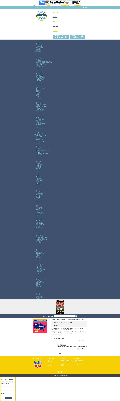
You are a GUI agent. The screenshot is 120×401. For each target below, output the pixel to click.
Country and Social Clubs (40, 96)
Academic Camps (39, 41)
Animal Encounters (39, 89)
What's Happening (37, 287)
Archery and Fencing (39, 252)
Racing (37, 272)
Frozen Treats (38, 243)
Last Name (2, 393)
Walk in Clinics (38, 158)
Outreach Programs (39, 218)
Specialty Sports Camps (39, 48)
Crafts (37, 205)
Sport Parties (38, 195)
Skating (37, 121)
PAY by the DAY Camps (39, 45)
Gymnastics (38, 262)
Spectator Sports (38, 122)
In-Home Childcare (39, 57)
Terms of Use (50, 361)
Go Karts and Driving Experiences (41, 104)
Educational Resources (39, 54)
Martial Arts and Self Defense (40, 269)
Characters (38, 168)
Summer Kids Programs (39, 227)
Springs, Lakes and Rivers (40, 124)
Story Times (38, 226)
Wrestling (37, 285)
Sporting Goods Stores (39, 247)
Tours (37, 130)
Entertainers (38, 173)
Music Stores (38, 245)
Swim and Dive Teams (39, 280)
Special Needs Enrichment (40, 224)
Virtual (37, 229)
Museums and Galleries (39, 114)
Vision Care (38, 157)
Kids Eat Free (38, 244)
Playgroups (38, 81)
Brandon (48, 5)
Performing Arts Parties (39, 188)
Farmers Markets (38, 242)
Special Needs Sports (39, 277)
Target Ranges (38, 127)
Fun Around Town (37, 86)
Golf (37, 261)
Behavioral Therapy (39, 136)
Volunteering (38, 230)
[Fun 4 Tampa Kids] (41, 15)
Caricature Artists (38, 165)
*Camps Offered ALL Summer (40, 40)
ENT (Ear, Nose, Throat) (40, 143)
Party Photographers (39, 186)
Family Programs (38, 210)
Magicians (37, 181)
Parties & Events (36, 159)
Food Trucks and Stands (40, 176)
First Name (2, 389)
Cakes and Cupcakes (39, 164)
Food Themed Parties (39, 175)
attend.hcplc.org (59, 337)
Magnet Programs (39, 59)
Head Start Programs (39, 55)
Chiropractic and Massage (40, 141)
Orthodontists (38, 151)
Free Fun (37, 101)
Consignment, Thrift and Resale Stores (42, 237)
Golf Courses (38, 105)
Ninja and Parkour (39, 270)
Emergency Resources (39, 73)
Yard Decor (38, 197)
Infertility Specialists (39, 147)
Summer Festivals (39, 296)
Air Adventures (38, 87)
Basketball (37, 254)
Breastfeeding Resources (40, 139)
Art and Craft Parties (39, 161)
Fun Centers (38, 102)
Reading (37, 65)
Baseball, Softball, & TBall (40, 253)
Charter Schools (38, 53)
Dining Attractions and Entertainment (41, 239)
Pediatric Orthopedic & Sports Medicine (42, 153)
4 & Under (37, 199)
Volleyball (37, 283)
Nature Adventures (39, 115)
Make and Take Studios (39, 112)
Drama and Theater (39, 207)
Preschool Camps (39, 46)
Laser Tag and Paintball (39, 110)
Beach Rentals (38, 232)
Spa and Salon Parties (39, 193)
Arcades (37, 90)
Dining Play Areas (39, 240)
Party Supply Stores (39, 187)
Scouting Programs (39, 222)
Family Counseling (39, 144)
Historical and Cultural (39, 212)
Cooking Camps (38, 42)
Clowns (37, 169)
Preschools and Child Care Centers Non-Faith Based (44, 62)
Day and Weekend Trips (39, 97)
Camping (37, 95)
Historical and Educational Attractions (41, 106)
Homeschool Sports (39, 265)
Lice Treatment (38, 148)
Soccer (37, 276)
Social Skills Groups (39, 82)
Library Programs (61, 338)
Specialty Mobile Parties (39, 194)
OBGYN (37, 149)
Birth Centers (38, 137)
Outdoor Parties (38, 184)
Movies (37, 113)
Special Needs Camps (39, 47)
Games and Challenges (39, 103)
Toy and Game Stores (39, 250)
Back (60, 353)
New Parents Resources (40, 79)
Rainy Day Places (39, 118)
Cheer (37, 256)
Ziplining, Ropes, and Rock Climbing (41, 133)
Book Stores (38, 234)
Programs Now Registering (40, 220)
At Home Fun (38, 91)
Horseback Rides (38, 107)
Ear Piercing (38, 241)
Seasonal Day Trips (39, 293)
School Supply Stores (39, 246)
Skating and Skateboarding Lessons (41, 275)
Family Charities (38, 74)
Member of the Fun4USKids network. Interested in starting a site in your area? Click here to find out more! (67, 361)
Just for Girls (38, 214)
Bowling (37, 94)
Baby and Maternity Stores (40, 231)
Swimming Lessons (39, 281)
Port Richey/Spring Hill (77, 5)
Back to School (38, 289)
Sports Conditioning (39, 278)
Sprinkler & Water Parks (39, 125)
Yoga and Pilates (38, 286)
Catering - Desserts (39, 166)
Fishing (37, 100)
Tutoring (37, 69)
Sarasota (62, 365)
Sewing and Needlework (40, 223)
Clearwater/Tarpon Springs (65, 5)
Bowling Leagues (38, 255)
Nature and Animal (39, 217)
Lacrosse (37, 267)
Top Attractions (38, 129)
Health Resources (37, 134)
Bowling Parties (38, 163)
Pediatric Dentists (38, 152)
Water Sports (38, 284)
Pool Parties (38, 190)
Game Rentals (38, 178)
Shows (37, 295)
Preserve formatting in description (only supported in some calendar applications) (72, 346)
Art (36, 200)
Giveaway (51, 7)
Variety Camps (38, 50)
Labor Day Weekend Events (40, 290)
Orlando (62, 364)
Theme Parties (38, 196)
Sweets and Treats (39, 248)
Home (34, 7)
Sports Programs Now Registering (41, 279)
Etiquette (37, 209)
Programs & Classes (37, 198)
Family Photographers (39, 76)
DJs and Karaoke (38, 172)
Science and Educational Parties (41, 192)
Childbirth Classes (39, 140)
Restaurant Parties (39, 191)
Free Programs (38, 211)
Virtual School (38, 70)
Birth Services (38, 138)
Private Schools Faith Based (40, 63)
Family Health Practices (39, 146)
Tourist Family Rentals (39, 249)
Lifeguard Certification (39, 268)
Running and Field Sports (40, 273)
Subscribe (8, 397)
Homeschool (38, 56)
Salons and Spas (38, 120)
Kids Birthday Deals (39, 180)
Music (37, 216)
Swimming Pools (38, 126)
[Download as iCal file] (83, 340)
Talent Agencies (38, 84)
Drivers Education (39, 208)
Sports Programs (36, 251)
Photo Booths (38, 189)
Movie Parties (38, 182)
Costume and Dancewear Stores (41, 238)
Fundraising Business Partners (40, 77)
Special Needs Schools (39, 67)
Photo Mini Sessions (39, 292)
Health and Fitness (39, 263)
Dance (37, 206)
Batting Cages (38, 92)
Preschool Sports (38, 271)
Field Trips (37, 99)
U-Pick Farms (38, 298)
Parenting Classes (39, 219)
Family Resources (37, 72)
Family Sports (38, 259)
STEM (37, 225)
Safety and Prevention (39, 221)
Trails (37, 131)
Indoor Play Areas (39, 108)
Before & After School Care (40, 52)
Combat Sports (38, 257)
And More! (62, 366)
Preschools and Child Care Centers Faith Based (43, 61)
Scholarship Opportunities (40, 66)
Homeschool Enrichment (40, 213)
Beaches (37, 93)
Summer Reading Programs (40, 228)
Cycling (37, 258)
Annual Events (38, 288)
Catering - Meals (38, 167)
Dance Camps (38, 43)
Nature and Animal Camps (40, 44)
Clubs (37, 203)
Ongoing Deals (38, 291)
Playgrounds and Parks (39, 116)
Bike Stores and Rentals (39, 233)
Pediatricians (38, 155)
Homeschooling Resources (40, 78)
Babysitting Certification (39, 201)
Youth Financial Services (40, 85)
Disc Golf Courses (39, 98)
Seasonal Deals (38, 294)
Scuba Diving (38, 274)
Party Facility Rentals (39, 185)
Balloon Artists (38, 162)
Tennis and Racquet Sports (40, 282)
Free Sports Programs (39, 260)
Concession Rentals (39, 170)
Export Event (64, 344)
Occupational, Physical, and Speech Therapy (43, 150)
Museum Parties (38, 183)
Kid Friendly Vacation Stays (40, 109)
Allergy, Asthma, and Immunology (41, 135)
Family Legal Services (39, 75)
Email (2, 385)
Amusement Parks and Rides (40, 88)
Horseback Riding (39, 266)
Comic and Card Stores (39, 236)
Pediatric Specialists (39, 154)
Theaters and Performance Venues (41, 128)
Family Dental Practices (39, 145)
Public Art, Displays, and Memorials (41, 117)
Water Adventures (39, 132)
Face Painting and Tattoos (40, 174)
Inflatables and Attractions (40, 179)
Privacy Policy (50, 362)
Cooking (37, 204)
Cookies (37, 171)
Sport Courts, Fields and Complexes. (41, 123)
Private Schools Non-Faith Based (41, 64)
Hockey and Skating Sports (40, 264)
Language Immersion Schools (40, 58)
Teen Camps (38, 49)
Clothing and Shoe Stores (40, 235)
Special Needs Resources (40, 83)
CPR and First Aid (39, 142)
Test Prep (37, 68)
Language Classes (39, 215)
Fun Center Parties (39, 177)
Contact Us (49, 365)
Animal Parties (38, 160)
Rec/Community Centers (40, 119)
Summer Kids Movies (39, 297)
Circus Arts (38, 202)
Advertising (46, 7)
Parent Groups (38, 80)
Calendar (38, 7)
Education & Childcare (37, 51)
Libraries (37, 111)
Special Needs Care (39, 156)
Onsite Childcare (38, 60)
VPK (37, 71)
